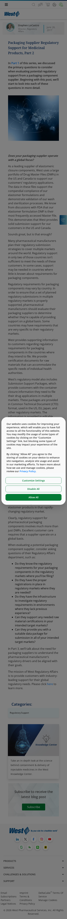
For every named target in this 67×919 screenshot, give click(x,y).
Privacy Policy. (28, 471)
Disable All (33, 489)
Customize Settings (33, 480)
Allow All (33, 497)
